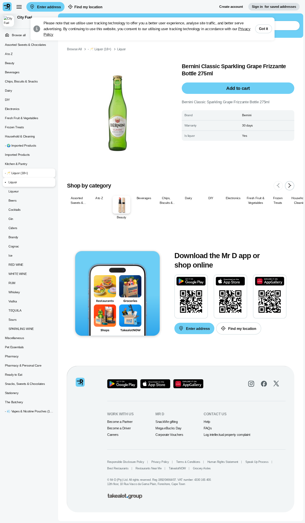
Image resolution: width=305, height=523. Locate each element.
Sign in (274, 6)
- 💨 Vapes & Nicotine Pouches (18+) (29, 411)
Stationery (11, 393)
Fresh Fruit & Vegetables (21, 118)
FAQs (208, 428)
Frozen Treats (14, 127)
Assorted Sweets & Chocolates (25, 44)
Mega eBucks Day (168, 428)
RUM (11, 283)
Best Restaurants (117, 468)
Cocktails (14, 209)
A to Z (9, 54)
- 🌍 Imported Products (20, 145)
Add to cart (238, 88)
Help (207, 422)
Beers (12, 200)
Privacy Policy (160, 462)
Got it (263, 29)
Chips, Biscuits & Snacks (21, 81)
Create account (231, 6)
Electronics (12, 109)
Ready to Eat (13, 374)
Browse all (18, 35)
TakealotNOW (177, 468)
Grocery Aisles (202, 468)
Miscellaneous (14, 338)
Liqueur (13, 191)
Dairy (8, 90)
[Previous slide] (278, 185)
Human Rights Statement (222, 462)
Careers (112, 435)
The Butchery (14, 402)
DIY (7, 99)
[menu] (19, 6)
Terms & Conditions (188, 462)
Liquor (12, 182)
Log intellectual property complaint (227, 435)
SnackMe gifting (166, 422)
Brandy (13, 237)
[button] (29, 21)
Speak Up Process (256, 462)
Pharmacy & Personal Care (23, 365)
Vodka (12, 301)
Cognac (13, 246)
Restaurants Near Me (148, 468)
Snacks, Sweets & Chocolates (25, 384)
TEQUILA (14, 310)
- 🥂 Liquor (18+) (16, 173)
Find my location (88, 7)
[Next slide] (289, 185)
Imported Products (17, 154)
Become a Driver (119, 428)
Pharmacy (12, 356)
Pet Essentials (14, 347)
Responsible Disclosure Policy (125, 462)
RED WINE (15, 264)
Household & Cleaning (20, 136)
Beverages (12, 72)
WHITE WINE (17, 274)
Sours (12, 319)
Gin (10, 219)
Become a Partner (119, 422)
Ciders (12, 228)
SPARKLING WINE (21, 329)
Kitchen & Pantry (16, 164)
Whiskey (14, 292)
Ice (10, 255)
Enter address (48, 7)
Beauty (9, 63)
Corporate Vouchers (169, 435)
